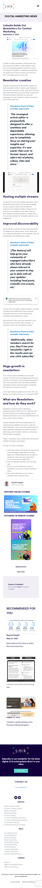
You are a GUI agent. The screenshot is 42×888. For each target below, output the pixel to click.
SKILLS (21, 829)
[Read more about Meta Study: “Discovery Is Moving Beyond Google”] (21, 625)
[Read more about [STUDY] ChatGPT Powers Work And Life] (21, 669)
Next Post (21, 572)
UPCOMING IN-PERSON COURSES (19, 516)
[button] (38, 5)
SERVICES (21, 802)
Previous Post (21, 567)
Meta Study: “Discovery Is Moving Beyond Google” (21, 634)
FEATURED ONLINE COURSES (17, 492)
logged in (20, 587)
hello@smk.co (23, 787)
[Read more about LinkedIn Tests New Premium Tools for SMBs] (21, 706)
